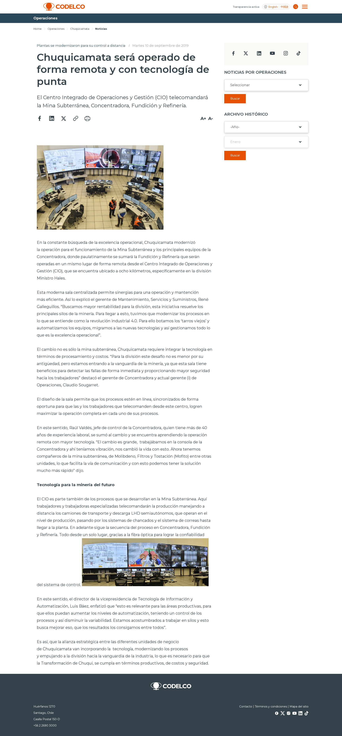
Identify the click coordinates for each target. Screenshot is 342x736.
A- (210, 118)
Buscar (235, 98)
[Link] (75, 119)
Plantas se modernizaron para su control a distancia (81, 46)
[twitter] (245, 55)
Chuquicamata (79, 28)
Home (37, 28)
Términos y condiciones (271, 706)
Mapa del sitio (299, 706)
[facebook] (233, 54)
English (273, 7)
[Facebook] (40, 119)
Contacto (245, 706)
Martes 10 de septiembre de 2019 (160, 46)
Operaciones (56, 28)
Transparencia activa (246, 6)
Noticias (101, 28)
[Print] (87, 119)
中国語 (284, 7)
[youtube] (272, 54)
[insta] (285, 54)
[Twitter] (63, 119)
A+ (203, 118)
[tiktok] (298, 54)
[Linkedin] (52, 119)
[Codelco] (64, 6)
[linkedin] (259, 54)
